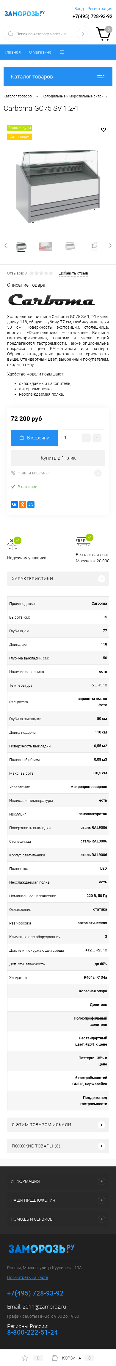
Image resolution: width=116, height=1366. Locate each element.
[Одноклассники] (22, 504)
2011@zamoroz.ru (44, 1307)
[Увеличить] (58, 186)
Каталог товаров (32, 76)
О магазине (40, 52)
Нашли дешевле (33, 473)
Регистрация (99, 8)
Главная (13, 52)
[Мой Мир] (31, 504)
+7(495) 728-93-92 (92, 16)
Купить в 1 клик (58, 458)
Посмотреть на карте (27, 1277)
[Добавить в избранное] (103, 130)
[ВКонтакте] (14, 504)
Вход (79, 8)
